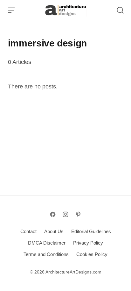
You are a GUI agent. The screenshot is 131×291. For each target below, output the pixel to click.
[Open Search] (120, 10)
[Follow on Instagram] (65, 214)
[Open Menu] (11, 10)
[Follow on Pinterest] (78, 214)
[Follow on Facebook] (53, 214)
